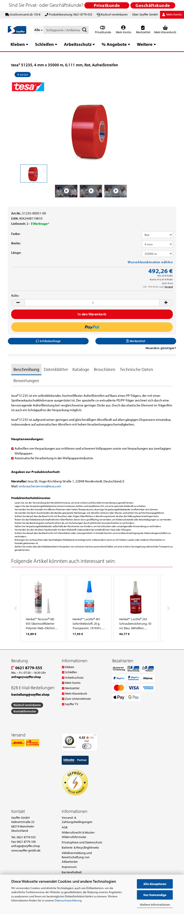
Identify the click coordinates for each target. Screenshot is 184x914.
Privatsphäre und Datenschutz (82, 842)
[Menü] (95, 736)
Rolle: (15, 295)
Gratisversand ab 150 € (25, 14)
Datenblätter (56, 369)
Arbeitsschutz (78, 44)
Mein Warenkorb (76, 693)
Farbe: (15, 234)
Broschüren (104, 369)
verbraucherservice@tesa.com (40, 486)
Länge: (16, 252)
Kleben (18, 44)
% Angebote (114, 44)
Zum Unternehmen (78, 699)
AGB (65, 827)
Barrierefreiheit (72, 872)
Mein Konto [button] (174, 14)
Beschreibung (26, 369)
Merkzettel (142, 32)
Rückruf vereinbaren (114, 14)
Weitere (145, 44)
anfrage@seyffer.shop (25, 846)
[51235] (92, 129)
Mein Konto (123, 32)
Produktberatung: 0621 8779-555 (70, 14)
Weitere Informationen (155, 905)
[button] (18, 302)
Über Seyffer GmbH (145, 14)
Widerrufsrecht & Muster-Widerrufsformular (78, 834)
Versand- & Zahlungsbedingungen (77, 820)
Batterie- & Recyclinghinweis (80, 847)
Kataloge (80, 369)
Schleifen (44, 44)
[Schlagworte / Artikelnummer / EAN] (84, 30)
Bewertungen (26, 380)
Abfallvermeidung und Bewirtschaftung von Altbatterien (77, 857)
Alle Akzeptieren (154, 884)
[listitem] (42, 608)
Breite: (16, 243)
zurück (23, 74)
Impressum (69, 867)
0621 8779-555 (28, 667)
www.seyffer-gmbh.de (25, 850)
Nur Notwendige (154, 895)
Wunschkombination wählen (150, 262)
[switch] (86, 746)
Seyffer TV (71, 704)
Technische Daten (136, 369)
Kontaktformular (24, 711)
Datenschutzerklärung (68, 900)
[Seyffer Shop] (17, 30)
